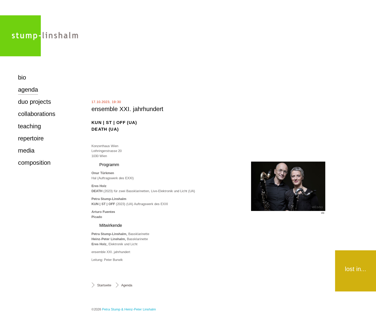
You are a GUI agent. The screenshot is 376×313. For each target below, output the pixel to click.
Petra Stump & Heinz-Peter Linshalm (129, 309)
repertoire (31, 138)
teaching (29, 126)
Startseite (104, 285)
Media (26, 150)
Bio (22, 77)
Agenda (126, 285)
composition (34, 162)
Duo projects (34, 101)
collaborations (36, 113)
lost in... (355, 269)
